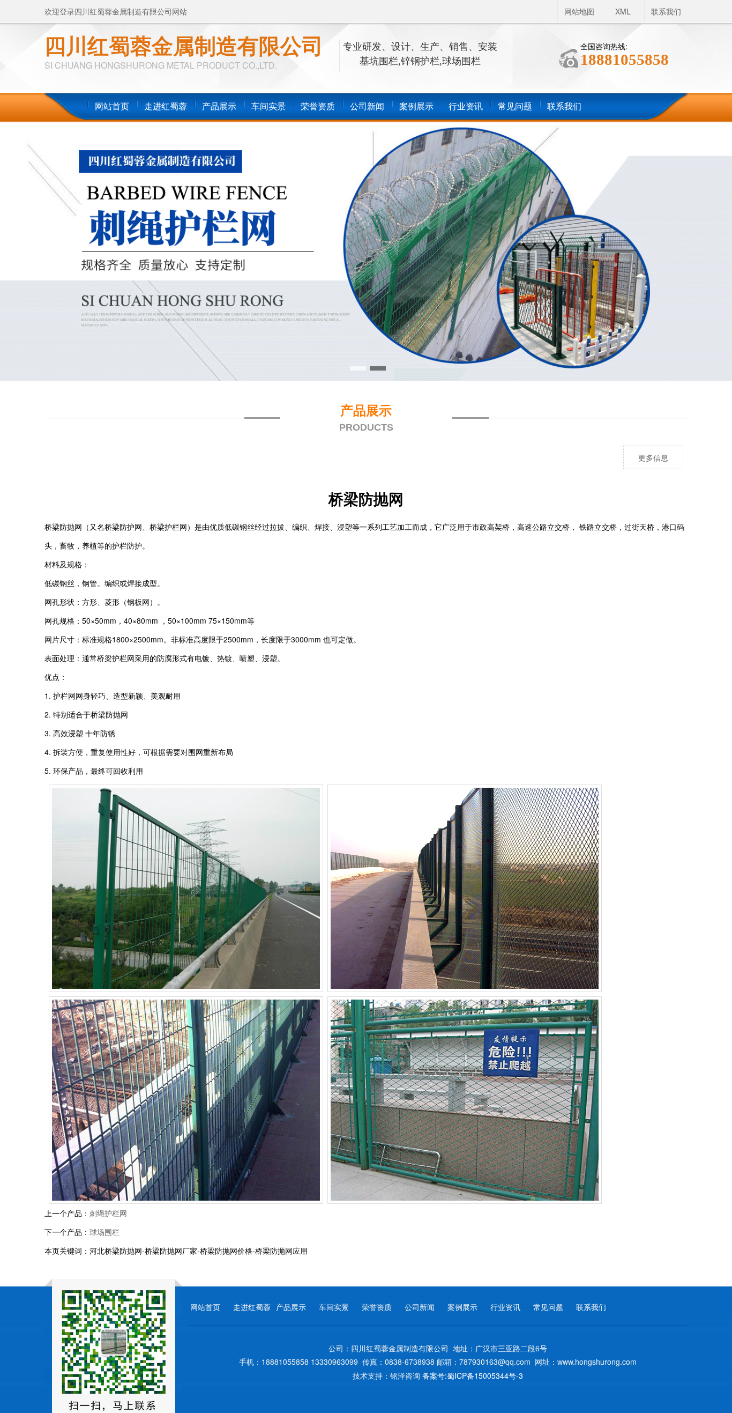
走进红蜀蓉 (165, 106)
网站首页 (112, 106)
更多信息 (653, 457)
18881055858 (624, 59)
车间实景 (268, 106)
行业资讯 (466, 106)
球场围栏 (104, 1231)
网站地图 (579, 11)
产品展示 (219, 106)
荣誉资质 (318, 106)
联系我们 (666, 11)
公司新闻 (367, 106)
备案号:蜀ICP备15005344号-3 (472, 1375)
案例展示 (416, 106)
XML (623, 11)
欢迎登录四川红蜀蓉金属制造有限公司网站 (115, 11)
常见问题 (515, 106)
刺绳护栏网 (108, 1213)
